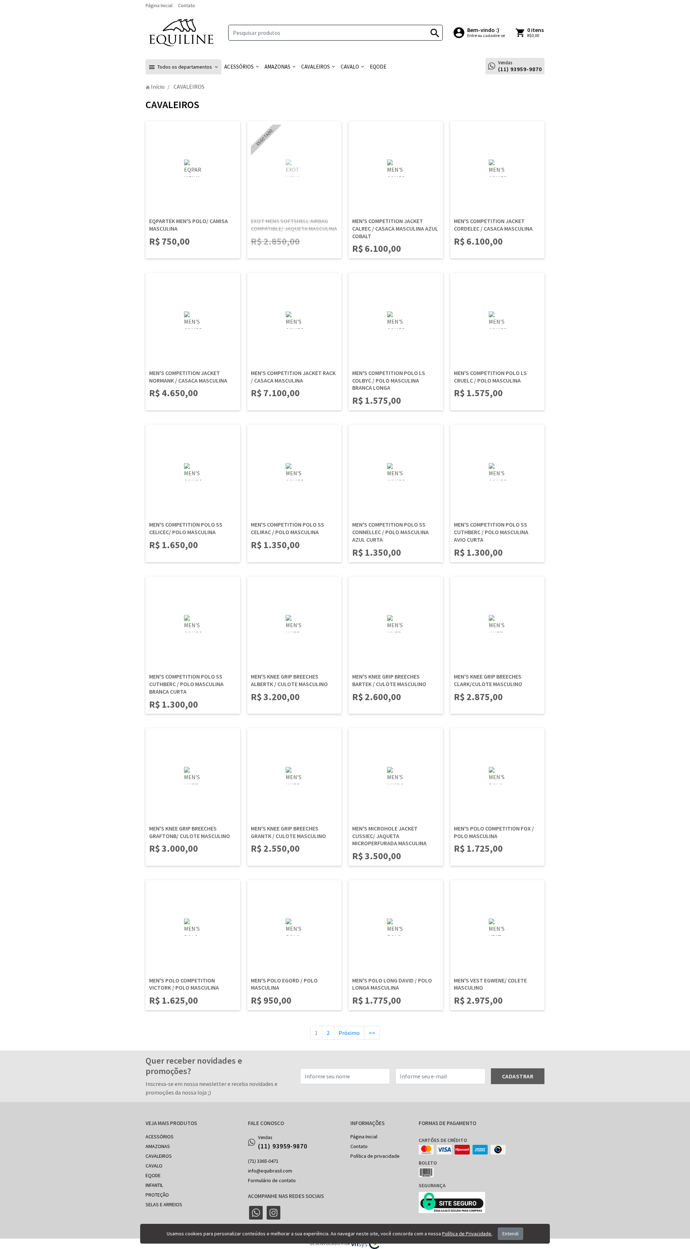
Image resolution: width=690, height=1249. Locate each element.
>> (372, 1032)
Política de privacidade (375, 1156)
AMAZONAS (158, 1146)
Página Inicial (159, 5)
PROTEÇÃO (157, 1195)
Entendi (510, 1233)
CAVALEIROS (159, 1156)
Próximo (349, 1032)
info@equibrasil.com (270, 1170)
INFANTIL (154, 1185)
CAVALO (154, 1165)
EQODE (153, 1175)
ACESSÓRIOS (160, 1136)
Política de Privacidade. (467, 1233)
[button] (183, 66)
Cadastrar (518, 1076)
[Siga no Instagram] (273, 1213)
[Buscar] (435, 33)
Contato (186, 5)
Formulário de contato (272, 1180)
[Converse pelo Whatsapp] (256, 1213)
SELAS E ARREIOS (164, 1204)
